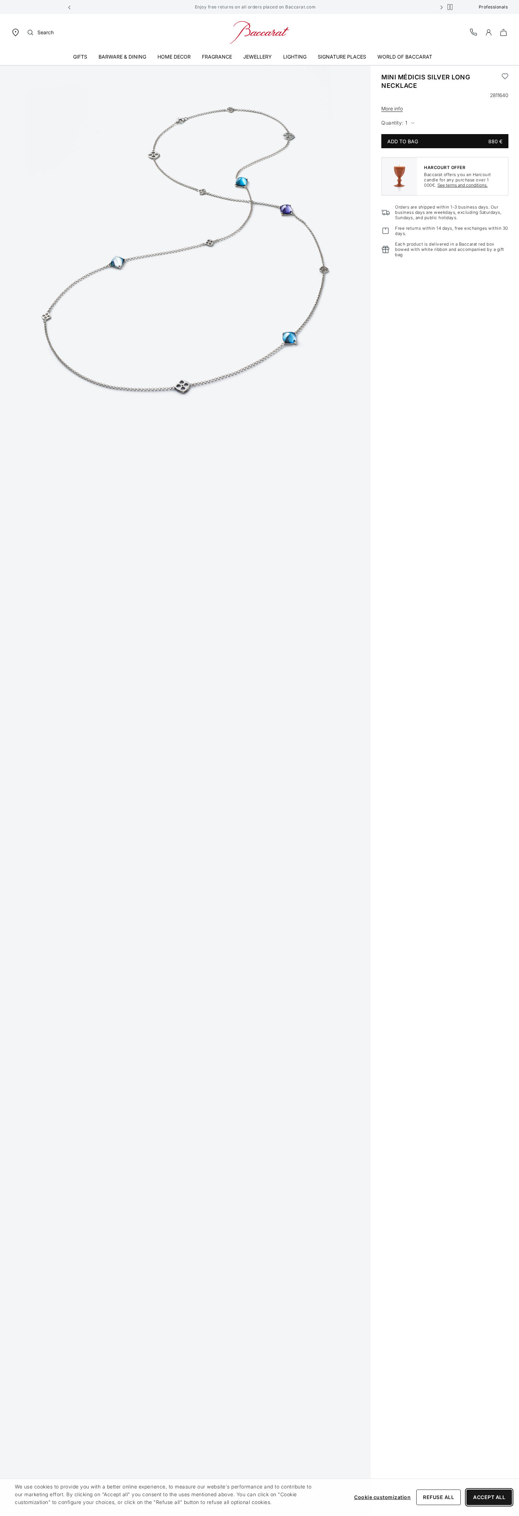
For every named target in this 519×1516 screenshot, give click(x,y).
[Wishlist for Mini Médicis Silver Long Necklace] (505, 81)
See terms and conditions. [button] (462, 185)
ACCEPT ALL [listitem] (489, 1497)
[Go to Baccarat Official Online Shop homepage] (259, 32)
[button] (69, 7)
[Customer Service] (474, 32)
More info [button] (392, 109)
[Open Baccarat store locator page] (15, 32)
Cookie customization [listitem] (382, 1497)
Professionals (493, 7)
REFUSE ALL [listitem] (438, 1497)
